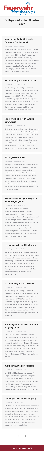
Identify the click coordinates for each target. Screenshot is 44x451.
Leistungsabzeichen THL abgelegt (20, 245)
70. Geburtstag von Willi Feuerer (19, 283)
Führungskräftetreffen (15, 157)
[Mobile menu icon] (40, 8)
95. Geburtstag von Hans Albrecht (20, 80)
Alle (6, 46)
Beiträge (9, 46)
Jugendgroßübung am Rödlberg (19, 366)
